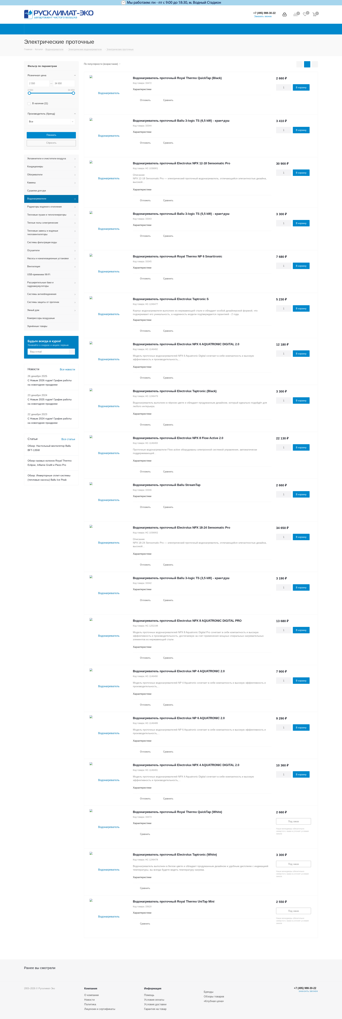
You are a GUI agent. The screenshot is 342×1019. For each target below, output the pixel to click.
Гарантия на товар (155, 1008)
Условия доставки (155, 1004)
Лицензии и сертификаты (99, 1008)
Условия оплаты (154, 999)
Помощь (149, 995)
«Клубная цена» (214, 1001)
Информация (152, 988)
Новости (89, 999)
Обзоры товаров (214, 996)
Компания (90, 988)
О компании (91, 995)
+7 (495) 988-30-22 (264, 12)
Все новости (67, 369)
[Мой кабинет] (284, 14)
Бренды (208, 991)
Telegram (284, 993)
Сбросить (51, 142)
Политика (90, 1004)
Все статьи (68, 439)
